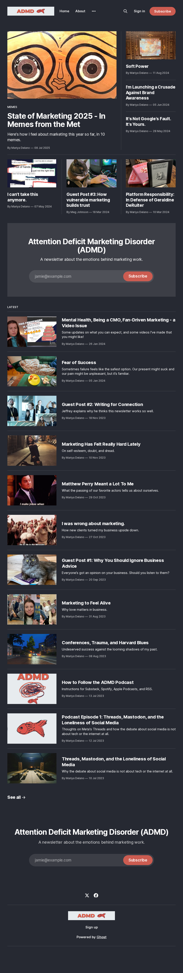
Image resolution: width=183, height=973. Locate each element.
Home (64, 11)
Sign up (91, 927)
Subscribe (162, 11)
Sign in (139, 11)
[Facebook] (96, 895)
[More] (93, 11)
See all (14, 797)
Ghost (101, 937)
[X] (87, 895)
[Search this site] (125, 11)
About (80, 11)
